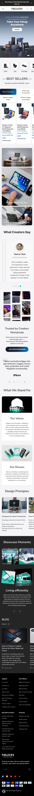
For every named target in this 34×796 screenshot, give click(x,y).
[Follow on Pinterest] (11, 777)
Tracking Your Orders (8, 707)
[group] (17, 34)
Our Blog (4, 688)
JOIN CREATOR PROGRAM (17, 349)
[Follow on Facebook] (3, 777)
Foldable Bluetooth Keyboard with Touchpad (7, 723)
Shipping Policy (23, 685)
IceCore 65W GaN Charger (7, 717)
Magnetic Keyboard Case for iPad (8, 735)
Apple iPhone (23, 722)
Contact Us (5, 685)
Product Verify (6, 703)
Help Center (5, 692)
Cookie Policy (23, 701)
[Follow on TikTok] (19, 777)
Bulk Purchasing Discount (7, 699)
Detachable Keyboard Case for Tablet (7, 741)
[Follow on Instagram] (7, 777)
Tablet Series (23, 719)
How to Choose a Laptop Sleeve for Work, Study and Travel (12, 648)
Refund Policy (23, 688)
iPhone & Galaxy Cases (8, 98)
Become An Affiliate (8, 695)
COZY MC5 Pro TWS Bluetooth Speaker (8, 748)
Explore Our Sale (24, 716)
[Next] (31, 3)
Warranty (21, 695)
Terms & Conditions (25, 704)
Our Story (5, 682)
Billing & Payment (24, 682)
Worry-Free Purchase (25, 692)
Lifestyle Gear (23, 729)
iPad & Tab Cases (8, 92)
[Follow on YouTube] (15, 777)
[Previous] (2, 3)
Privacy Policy (23, 698)
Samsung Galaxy (24, 725)
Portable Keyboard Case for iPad (7, 730)
